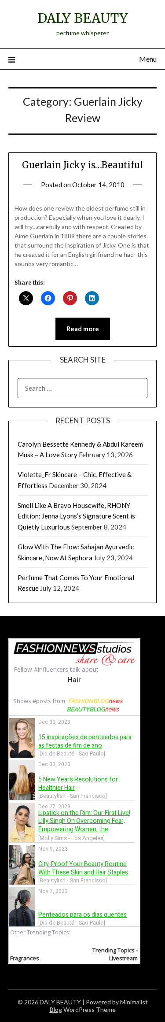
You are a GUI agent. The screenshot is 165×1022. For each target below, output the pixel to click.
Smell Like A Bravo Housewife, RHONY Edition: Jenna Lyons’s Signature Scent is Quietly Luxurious (76, 516)
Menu (148, 59)
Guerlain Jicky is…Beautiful (82, 164)
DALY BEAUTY (82, 18)
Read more (82, 329)
